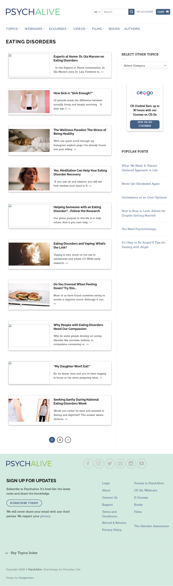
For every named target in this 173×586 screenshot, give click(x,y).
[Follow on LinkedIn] (131, 464)
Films (97, 29)
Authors (132, 29)
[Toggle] (6, 553)
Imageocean (26, 577)
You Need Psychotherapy (139, 229)
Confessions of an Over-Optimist (144, 197)
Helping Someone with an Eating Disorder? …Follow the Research (77, 209)
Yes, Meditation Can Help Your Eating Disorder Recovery (80, 172)
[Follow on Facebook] (88, 464)
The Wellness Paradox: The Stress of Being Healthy (80, 132)
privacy (45, 516)
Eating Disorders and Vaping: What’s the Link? (79, 245)
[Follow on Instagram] (99, 464)
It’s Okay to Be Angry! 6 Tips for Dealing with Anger (143, 245)
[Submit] (131, 12)
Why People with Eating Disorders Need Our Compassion (78, 327)
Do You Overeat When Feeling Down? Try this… (75, 286)
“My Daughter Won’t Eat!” (72, 366)
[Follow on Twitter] (110, 464)
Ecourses (58, 29)
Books (114, 29)
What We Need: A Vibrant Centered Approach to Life (140, 168)
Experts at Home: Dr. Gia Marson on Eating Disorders (79, 58)
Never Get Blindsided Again (141, 184)
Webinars (33, 29)
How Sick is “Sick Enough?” (73, 93)
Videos (79, 29)
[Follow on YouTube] (141, 464)
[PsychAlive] (33, 12)
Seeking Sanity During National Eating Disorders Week (76, 401)
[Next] (68, 440)
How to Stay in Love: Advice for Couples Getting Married (143, 213)
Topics (12, 29)
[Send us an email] (120, 464)
